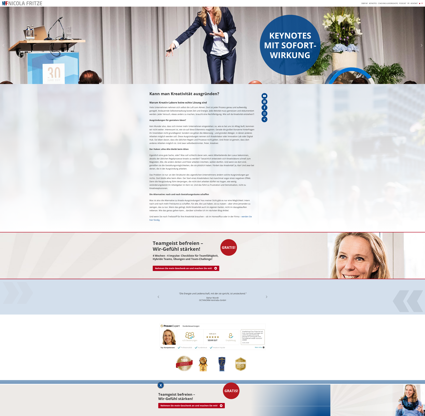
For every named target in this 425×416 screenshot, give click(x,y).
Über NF (364, 3)
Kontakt (414, 3)
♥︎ (419, 3)
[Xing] (264, 119)
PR (408, 3)
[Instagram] (264, 113)
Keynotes (373, 3)
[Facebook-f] (264, 108)
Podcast (402, 3)
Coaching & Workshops (388, 3)
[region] (212, 45)
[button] (3, 45)
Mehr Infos (258, 347)
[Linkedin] (264, 102)
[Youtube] (264, 96)
